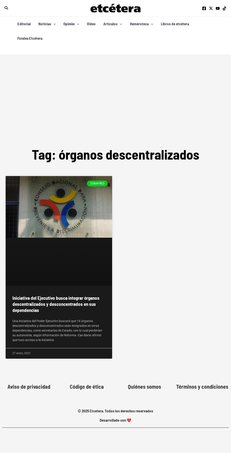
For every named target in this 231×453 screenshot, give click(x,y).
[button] (7, 8)
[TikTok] (224, 8)
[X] (211, 8)
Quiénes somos (144, 386)
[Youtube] (218, 8)
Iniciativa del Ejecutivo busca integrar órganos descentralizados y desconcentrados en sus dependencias (55, 304)
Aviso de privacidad (28, 386)
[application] (53, 23)
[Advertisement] (115, 88)
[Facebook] (204, 8)
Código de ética (87, 386)
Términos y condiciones (202, 386)
